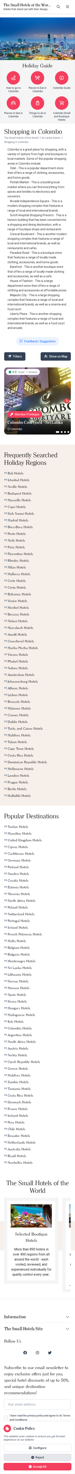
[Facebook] (25, 1353)
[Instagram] (37, 1353)
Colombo (16, 429)
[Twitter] (49, 1353)
